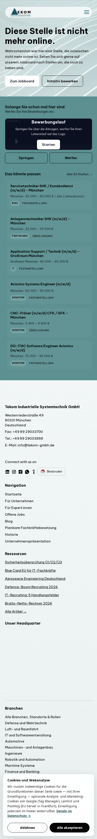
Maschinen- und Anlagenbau (29, 747)
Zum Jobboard (22, 81)
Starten (48, 144)
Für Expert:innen (18, 508)
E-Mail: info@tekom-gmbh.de (29, 445)
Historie (11, 534)
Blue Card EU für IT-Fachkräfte (30, 570)
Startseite (13, 494)
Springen (26, 158)
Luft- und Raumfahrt (21, 729)
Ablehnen (27, 828)
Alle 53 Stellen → (79, 174)
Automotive (14, 741)
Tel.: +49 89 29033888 (24, 438)
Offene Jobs (15, 514)
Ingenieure (13, 753)
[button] (86, 12)
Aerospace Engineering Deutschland (35, 578)
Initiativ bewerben (62, 81)
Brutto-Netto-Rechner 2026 (28, 603)
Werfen (71, 158)
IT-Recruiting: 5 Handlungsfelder (32, 595)
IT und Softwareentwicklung (28, 735)
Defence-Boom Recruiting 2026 (31, 587)
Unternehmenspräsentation (28, 541)
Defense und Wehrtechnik (26, 723)
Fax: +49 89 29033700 (24, 432)
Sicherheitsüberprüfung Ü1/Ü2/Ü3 (33, 562)
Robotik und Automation (25, 759)
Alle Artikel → (16, 611)
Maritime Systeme (20, 765)
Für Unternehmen (19, 501)
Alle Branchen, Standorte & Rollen (33, 717)
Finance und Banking (22, 771)
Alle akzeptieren (69, 828)
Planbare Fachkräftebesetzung (30, 528)
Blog (9, 521)
